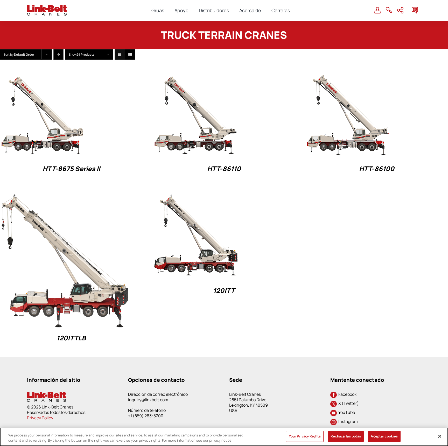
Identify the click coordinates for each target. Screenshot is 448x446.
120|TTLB (71, 337)
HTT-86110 (224, 168)
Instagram (347, 421)
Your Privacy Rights (305, 436)
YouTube (346, 412)
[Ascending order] (58, 54)
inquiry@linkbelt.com (148, 400)
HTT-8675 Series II (71, 168)
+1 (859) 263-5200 (145, 416)
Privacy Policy (40, 418)
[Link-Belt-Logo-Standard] (47, 7)
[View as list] (130, 54)
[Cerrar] (439, 436)
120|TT (224, 290)
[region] (224, 437)
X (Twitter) (348, 403)
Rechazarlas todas (346, 436)
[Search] (389, 10)
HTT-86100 (376, 168)
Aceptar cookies (384, 436)
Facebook (346, 394)
